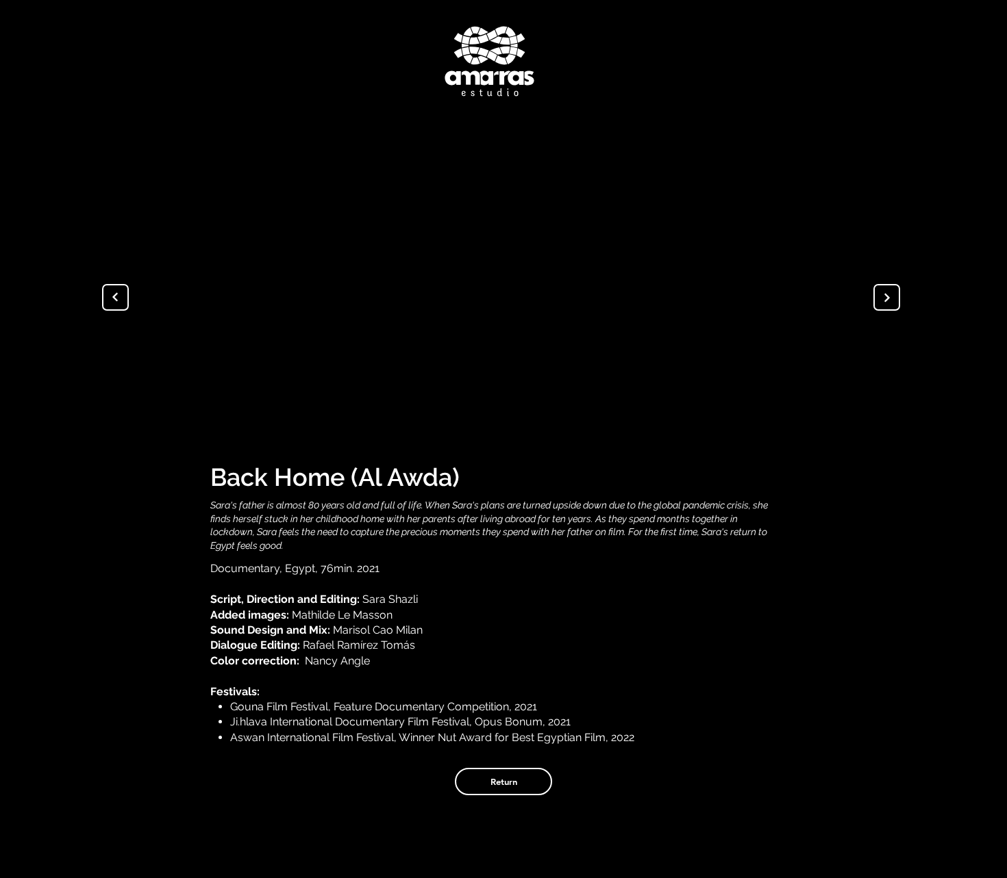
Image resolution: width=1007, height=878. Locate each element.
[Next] (886, 297)
